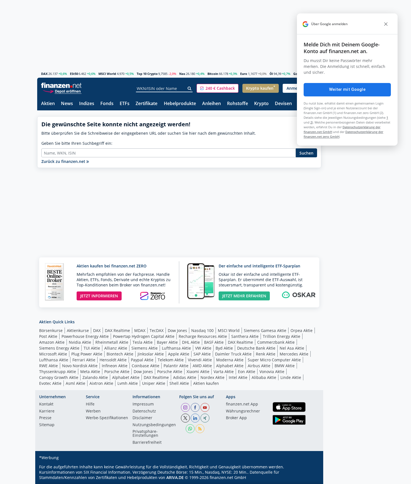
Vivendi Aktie (200, 359)
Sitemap (47, 425)
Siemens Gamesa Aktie (265, 330)
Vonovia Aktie (271, 371)
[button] (217, 88)
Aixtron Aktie (101, 383)
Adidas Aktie (184, 377)
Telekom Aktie (171, 359)
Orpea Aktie (301, 330)
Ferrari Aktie (83, 359)
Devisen (283, 103)
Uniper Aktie (153, 383)
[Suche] (190, 88)
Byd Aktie (224, 348)
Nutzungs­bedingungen (154, 425)
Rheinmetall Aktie (111, 342)
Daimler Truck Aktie (233, 354)
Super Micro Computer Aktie (274, 359)
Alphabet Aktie (230, 365)
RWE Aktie (48, 365)
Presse (45, 418)
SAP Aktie (202, 354)
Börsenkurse (51, 330)
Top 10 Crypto (147, 73)
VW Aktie (203, 348)
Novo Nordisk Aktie (80, 365)
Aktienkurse (78, 330)
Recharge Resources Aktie (203, 336)
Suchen (306, 153)
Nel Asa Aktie (292, 348)
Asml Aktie (75, 383)
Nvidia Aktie (80, 342)
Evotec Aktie (50, 383)
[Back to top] (309, 477)
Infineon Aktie (114, 365)
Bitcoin (212, 73)
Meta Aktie (90, 371)
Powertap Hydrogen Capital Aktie (143, 336)
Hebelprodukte (180, 103)
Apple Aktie (178, 354)
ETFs (124, 103)
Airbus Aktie (259, 365)
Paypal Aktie (142, 359)
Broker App (236, 418)
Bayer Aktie (167, 342)
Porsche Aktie (116, 371)
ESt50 (74, 73)
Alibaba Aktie (264, 377)
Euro (243, 73)
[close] (386, 24)
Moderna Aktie (230, 359)
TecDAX (157, 330)
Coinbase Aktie (145, 365)
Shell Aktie (179, 383)
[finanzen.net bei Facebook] (195, 407)
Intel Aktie (238, 377)
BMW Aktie (285, 365)
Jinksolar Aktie (151, 354)
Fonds (107, 103)
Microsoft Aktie (53, 354)
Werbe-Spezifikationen (107, 418)
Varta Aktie (224, 371)
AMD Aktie (202, 365)
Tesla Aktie (143, 342)
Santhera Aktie (245, 336)
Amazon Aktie (52, 342)
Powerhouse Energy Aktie (85, 336)
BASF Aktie (214, 342)
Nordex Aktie (212, 377)
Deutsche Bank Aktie (256, 348)
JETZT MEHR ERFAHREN (244, 295)
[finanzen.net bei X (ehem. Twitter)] (185, 418)
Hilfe (90, 404)
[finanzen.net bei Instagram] (185, 407)
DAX (44, 73)
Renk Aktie (265, 354)
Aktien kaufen (206, 383)
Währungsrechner (243, 411)
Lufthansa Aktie (176, 348)
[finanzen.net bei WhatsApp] (190, 428)
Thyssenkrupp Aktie (57, 371)
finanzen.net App (242, 404)
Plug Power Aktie (86, 354)
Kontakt (46, 404)
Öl (271, 73)
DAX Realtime (117, 330)
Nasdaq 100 (202, 330)
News (67, 103)
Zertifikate (146, 103)
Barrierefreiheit (147, 442)
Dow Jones (177, 330)
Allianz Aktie (115, 348)
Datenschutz (144, 411)
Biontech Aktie (120, 354)
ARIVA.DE (175, 477)
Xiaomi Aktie (197, 371)
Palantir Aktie (176, 365)
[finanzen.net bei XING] (204, 418)
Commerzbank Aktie (276, 342)
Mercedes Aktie (294, 354)
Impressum (143, 404)
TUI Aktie (92, 348)
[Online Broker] (62, 91)
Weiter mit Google (347, 89)
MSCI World (107, 73)
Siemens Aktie (144, 348)
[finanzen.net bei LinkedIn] (195, 418)
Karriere (47, 411)
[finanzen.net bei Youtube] (204, 407)
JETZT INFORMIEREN (99, 295)
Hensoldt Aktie (113, 359)
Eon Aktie (246, 371)
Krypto (261, 103)
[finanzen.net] (61, 85)
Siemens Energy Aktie (59, 348)
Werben (93, 411)
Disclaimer (142, 418)
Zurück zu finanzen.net (63, 161)
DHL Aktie (191, 342)
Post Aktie (48, 336)
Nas (182, 73)
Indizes (86, 103)
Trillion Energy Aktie (281, 336)
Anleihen (211, 103)
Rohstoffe (237, 103)
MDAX (139, 330)
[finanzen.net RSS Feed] (199, 428)
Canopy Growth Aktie (58, 377)
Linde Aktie (290, 377)
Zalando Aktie (95, 377)
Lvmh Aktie (127, 383)
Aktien (48, 103)
